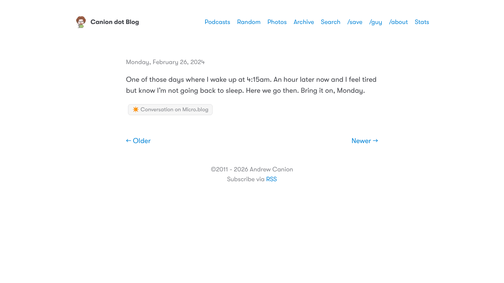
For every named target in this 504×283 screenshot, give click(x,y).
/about (398, 22)
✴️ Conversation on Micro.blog (170, 110)
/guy (375, 22)
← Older (138, 141)
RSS (271, 179)
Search (331, 22)
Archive (304, 22)
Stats (422, 22)
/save (354, 22)
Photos (277, 22)
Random (249, 22)
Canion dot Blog (115, 22)
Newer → (365, 141)
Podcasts (217, 22)
